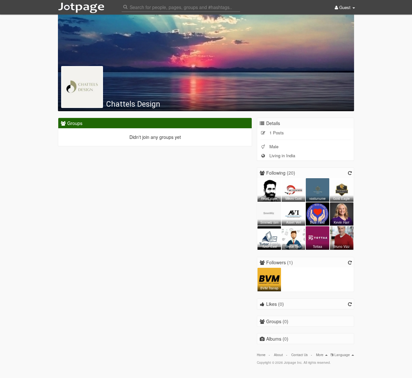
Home (261, 355)
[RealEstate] (269, 189)
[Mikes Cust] (293, 189)
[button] (181, 6)
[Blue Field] (317, 213)
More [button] (320, 355)
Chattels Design (133, 104)
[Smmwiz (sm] (269, 213)
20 (291, 173)
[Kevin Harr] (341, 213)
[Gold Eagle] (341, 189)
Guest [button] (345, 7)
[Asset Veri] (293, 213)
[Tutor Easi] (269, 237)
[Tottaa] (317, 237)
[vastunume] (317, 189)
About (278, 355)
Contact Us (299, 355)
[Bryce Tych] (293, 237)
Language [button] (342, 355)
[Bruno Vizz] (341, 237)
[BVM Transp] (269, 279)
